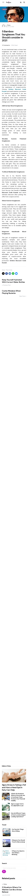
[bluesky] (16, 273)
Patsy (8, 25)
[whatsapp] (13, 273)
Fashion (4, 9)
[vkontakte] (9, 273)
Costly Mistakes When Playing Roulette (11, 292)
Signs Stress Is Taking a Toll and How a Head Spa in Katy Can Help (14, 787)
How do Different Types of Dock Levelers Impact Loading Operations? (18, 815)
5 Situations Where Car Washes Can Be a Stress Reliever (12, 889)
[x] (3, 273)
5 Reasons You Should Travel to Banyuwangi (18, 841)
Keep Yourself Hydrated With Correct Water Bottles (13, 281)
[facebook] (6, 273)
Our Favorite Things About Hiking (18, 830)
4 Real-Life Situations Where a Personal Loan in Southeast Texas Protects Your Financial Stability (18, 797)
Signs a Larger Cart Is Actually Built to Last (17, 804)
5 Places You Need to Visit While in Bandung (18, 852)
